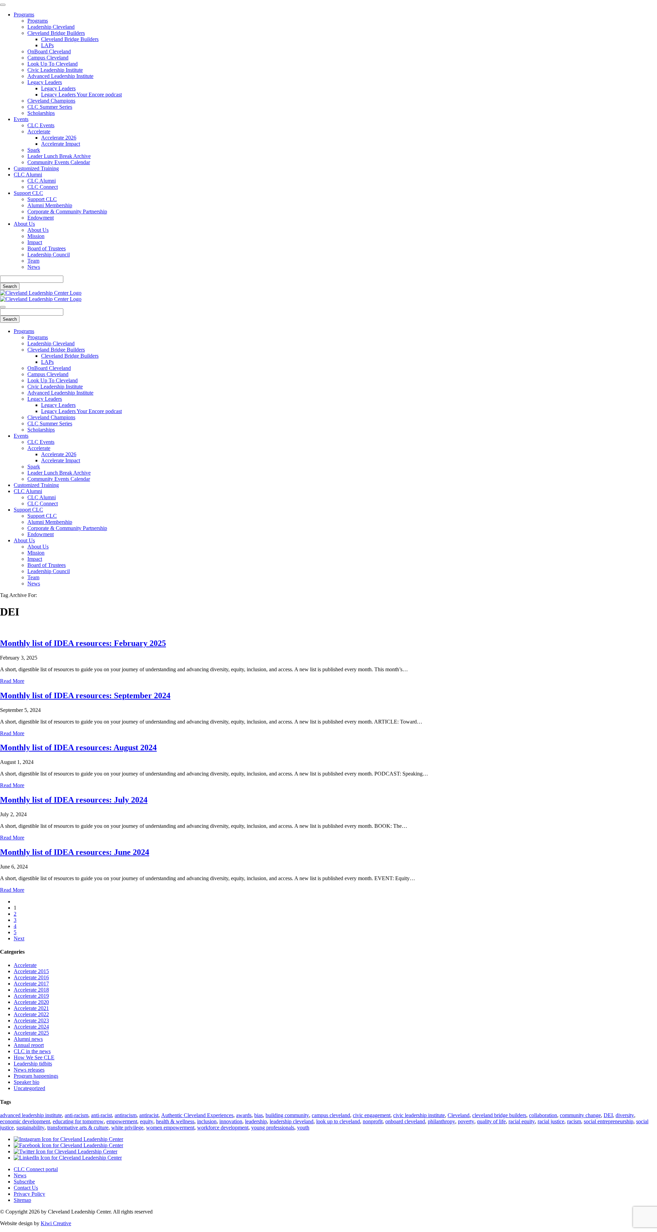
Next (19, 938)
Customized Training (36, 168)
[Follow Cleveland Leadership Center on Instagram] (68, 1139)
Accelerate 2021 (31, 1008)
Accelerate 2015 (31, 971)
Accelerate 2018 (31, 990)
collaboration (543, 1115)
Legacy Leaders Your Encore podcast (81, 94)
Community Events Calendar (58, 162)
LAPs (47, 45)
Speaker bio (26, 1082)
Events (21, 119)
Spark (33, 150)
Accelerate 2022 (31, 1014)
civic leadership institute (419, 1115)
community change (580, 1115)
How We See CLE (34, 1057)
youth (303, 1127)
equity (146, 1121)
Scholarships (41, 113)
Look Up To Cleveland (52, 64)
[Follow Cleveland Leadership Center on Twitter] (65, 1151)
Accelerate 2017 (31, 983)
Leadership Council (48, 254)
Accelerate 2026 (58, 138)
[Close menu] (2, 5)
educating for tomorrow (78, 1121)
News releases (29, 1070)
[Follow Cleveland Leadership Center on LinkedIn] (68, 1158)
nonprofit (373, 1121)
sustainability (30, 1127)
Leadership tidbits (33, 1064)
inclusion (207, 1121)
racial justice (551, 1121)
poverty (466, 1121)
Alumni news (28, 1039)
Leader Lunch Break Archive (59, 156)
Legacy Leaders (44, 82)
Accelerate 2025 (31, 1033)
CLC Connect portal (36, 1169)
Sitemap (22, 1200)
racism (574, 1121)
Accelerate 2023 (31, 1020)
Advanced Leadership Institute (60, 76)
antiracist (148, 1115)
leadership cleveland (291, 1121)
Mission (35, 236)
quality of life (491, 1121)
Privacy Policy (29, 1194)
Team (33, 261)
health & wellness (175, 1121)
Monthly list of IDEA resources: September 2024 (85, 695)
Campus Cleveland (47, 58)
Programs (24, 14)
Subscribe (24, 1181)
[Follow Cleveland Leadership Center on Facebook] (68, 1145)
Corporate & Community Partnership (67, 211)
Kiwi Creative (56, 1223)
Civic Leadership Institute (55, 70)
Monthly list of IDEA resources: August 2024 (78, 747)
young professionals (272, 1127)
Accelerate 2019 (31, 996)
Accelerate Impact (60, 144)
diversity (625, 1115)
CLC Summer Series (49, 107)
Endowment (40, 218)
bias (258, 1115)
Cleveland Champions (51, 101)
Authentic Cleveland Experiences (197, 1115)
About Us (24, 224)
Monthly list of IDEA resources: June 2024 (74, 852)
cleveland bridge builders (499, 1115)
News (33, 267)
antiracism (126, 1115)
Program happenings (36, 1076)
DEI (608, 1115)
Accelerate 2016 (31, 977)
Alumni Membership (49, 205)
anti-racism (76, 1115)
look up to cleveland (338, 1121)
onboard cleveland (405, 1121)
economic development (25, 1121)
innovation (230, 1121)
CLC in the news (32, 1051)
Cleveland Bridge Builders (56, 33)
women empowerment (170, 1127)
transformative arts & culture (77, 1127)
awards (244, 1115)
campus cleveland (331, 1115)
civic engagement (371, 1115)
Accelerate (38, 131)
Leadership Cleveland (51, 27)
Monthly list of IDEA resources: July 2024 (73, 799)
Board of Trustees (46, 248)
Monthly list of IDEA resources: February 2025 (83, 643)
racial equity (521, 1121)
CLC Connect (42, 187)
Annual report (29, 1045)
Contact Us (26, 1188)
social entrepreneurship (608, 1121)
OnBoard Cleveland (49, 51)
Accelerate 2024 (31, 1027)
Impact (34, 242)
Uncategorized (29, 1088)
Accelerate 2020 (31, 1002)
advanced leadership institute (31, 1115)
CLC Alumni (28, 174)
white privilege (127, 1127)
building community (287, 1115)
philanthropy (441, 1121)
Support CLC (28, 193)
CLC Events (40, 125)
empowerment (121, 1121)
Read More (12, 681)
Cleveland (458, 1115)
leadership (256, 1121)
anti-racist (101, 1115)
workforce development (222, 1127)
